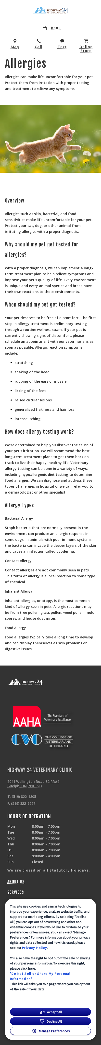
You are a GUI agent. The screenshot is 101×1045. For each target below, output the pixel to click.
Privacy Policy (34, 947)
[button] (7, 11)
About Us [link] (16, 881)
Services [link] (15, 892)
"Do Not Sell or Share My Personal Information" (40, 976)
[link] (50, 10)
